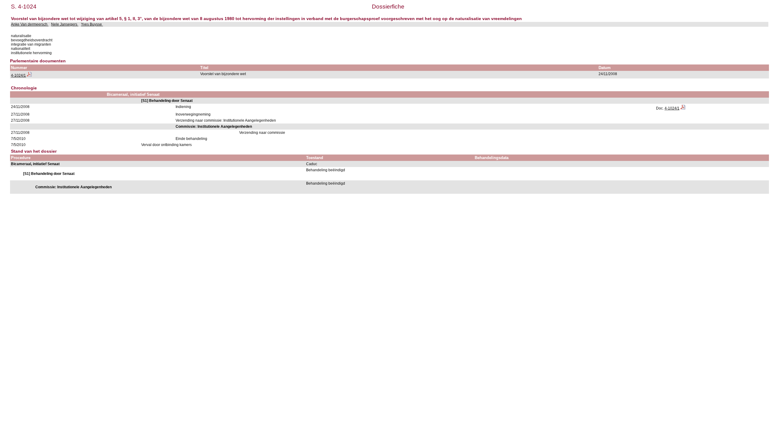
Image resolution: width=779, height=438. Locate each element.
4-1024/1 (18, 75)
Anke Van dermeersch (29, 24)
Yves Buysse (92, 24)
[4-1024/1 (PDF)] (29, 75)
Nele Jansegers (64, 24)
